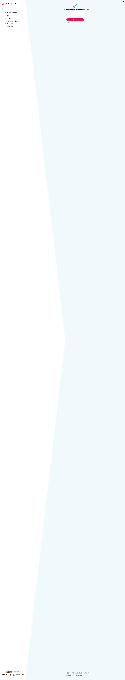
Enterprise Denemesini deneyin (12, 676)
